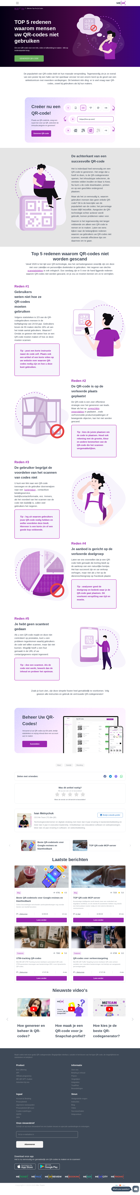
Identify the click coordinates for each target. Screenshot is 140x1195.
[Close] (111, 559)
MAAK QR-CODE (70, 634)
